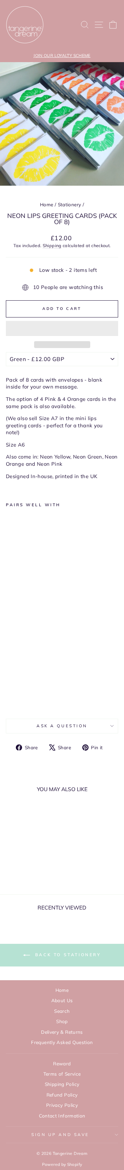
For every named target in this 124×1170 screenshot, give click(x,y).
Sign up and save (60, 1134)
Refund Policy (62, 1095)
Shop (62, 1021)
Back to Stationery (67, 954)
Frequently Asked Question (62, 1042)
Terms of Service (62, 1074)
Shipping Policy (62, 1084)
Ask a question (62, 725)
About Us (62, 1000)
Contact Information (62, 1116)
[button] (62, 328)
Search (62, 1011)
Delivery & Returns (62, 1032)
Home (46, 204)
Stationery (69, 204)
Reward (62, 1063)
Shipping (52, 245)
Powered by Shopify (62, 1164)
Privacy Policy (62, 1105)
